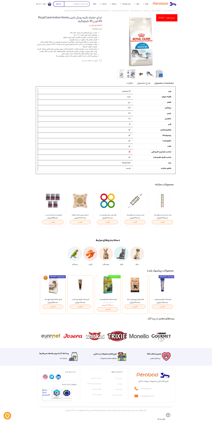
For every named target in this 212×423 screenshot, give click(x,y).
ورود (44, 4)
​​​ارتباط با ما (63, 358)
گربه (146, 4)
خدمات (104, 4)
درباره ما (120, 384)
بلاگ (94, 4)
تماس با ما (119, 378)
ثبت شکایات (118, 389)
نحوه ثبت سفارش (96, 378)
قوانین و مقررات (96, 389)
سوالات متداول (97, 395)
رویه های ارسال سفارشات (94, 384)
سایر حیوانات (126, 4)
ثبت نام (38, 4)
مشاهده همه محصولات (108, 358)
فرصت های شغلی (117, 395)
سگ (137, 4)
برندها (114, 4)
